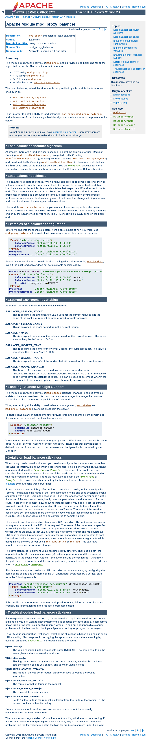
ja (105, 29)
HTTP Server (23, 16)
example (10, 483)
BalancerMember (123, 117)
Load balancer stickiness (126, 36)
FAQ (105, 6)
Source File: (13, 47)
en (94, 29)
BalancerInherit (124, 129)
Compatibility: (14, 50)
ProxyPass (74, 165)
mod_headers (95, 261)
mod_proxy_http (37, 72)
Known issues (120, 98)
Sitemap (125, 6)
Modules (84, 6)
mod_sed (75, 541)
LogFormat (34, 640)
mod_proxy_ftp (34, 75)
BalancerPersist (124, 125)
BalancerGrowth (123, 121)
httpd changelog (121, 94)
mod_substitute (56, 541)
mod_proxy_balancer (89, 114)
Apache (9, 16)
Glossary (114, 6)
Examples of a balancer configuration (125, 42)
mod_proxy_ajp (37, 79)
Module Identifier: (17, 43)
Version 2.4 (57, 16)
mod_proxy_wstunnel (47, 82)
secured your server (64, 131)
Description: (13, 35)
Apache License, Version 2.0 (41, 737)
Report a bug (138, 6)
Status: (10, 39)
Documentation (41, 16)
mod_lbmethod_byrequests (29, 97)
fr (99, 29)
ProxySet (56, 470)
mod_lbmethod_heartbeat (28, 108)
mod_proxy (35, 35)
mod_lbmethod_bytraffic (28, 101)
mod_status (53, 393)
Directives (96, 6)
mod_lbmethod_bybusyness (29, 104)
